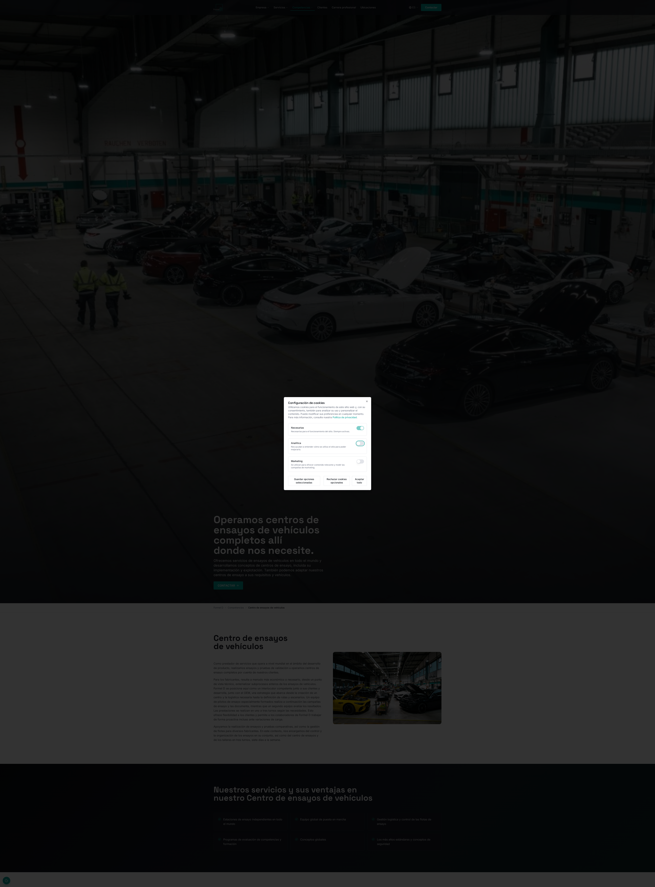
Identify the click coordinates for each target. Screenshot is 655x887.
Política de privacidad (345, 417)
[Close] (367, 401)
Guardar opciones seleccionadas (304, 481)
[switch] (360, 428)
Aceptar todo (359, 481)
